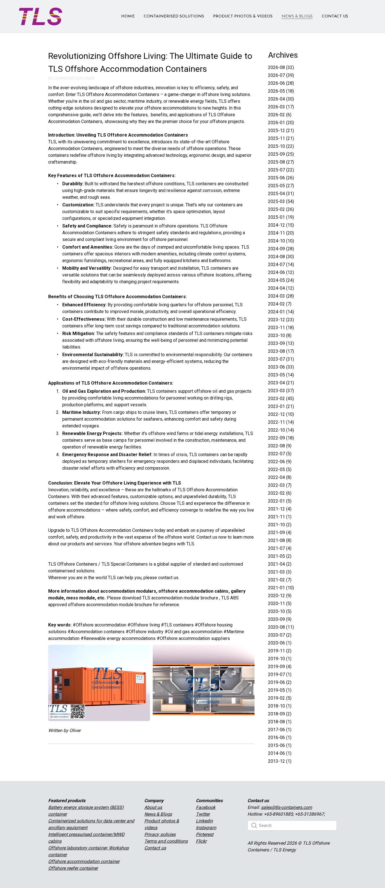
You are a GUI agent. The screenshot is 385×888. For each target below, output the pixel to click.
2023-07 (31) (281, 359)
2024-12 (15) (281, 225)
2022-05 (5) (279, 469)
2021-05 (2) (279, 556)
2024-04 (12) (281, 288)
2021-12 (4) (279, 509)
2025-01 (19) (281, 217)
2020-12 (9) (279, 595)
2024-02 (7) (279, 304)
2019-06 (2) (279, 682)
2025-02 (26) (281, 209)
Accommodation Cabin (71, 78)
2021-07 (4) (279, 548)
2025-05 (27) (281, 185)
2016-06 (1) (279, 737)
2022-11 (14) (281, 422)
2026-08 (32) (281, 67)
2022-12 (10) (281, 414)
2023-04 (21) (281, 382)
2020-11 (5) (279, 603)
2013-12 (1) (279, 761)
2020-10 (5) (279, 611)
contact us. (168, 577)
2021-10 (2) (279, 524)
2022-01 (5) (279, 501)
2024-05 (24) (281, 280)
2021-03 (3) (279, 572)
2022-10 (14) (281, 430)
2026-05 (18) (281, 91)
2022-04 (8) (279, 477)
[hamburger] (69, 13)
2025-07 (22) (281, 170)
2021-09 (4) (279, 532)
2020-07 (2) (279, 635)
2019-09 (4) (279, 666)
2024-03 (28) (281, 296)
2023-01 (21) (281, 406)
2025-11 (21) (281, 138)
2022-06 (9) (279, 461)
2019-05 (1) (279, 690)
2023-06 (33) (281, 367)
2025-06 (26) (281, 177)
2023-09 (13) (281, 343)
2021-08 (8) (279, 540)
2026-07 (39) (281, 75)
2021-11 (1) (279, 516)
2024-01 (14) (281, 311)
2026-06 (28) (281, 83)
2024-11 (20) (281, 233)
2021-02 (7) (279, 580)
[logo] (40, 17)
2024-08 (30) (281, 256)
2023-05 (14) (281, 375)
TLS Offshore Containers (72, 564)
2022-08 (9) (279, 446)
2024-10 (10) (281, 241)
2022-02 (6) (279, 493)
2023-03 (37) (281, 390)
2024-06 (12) (281, 272)
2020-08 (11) (281, 627)
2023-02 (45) (281, 398)
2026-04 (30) (281, 99)
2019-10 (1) (279, 658)
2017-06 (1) (279, 729)
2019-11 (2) (279, 650)
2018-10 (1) (279, 706)
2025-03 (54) (281, 201)
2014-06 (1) (279, 753)
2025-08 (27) (281, 162)
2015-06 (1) (279, 745)
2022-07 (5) (279, 453)
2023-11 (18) (281, 327)
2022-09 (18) (281, 438)
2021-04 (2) (279, 564)
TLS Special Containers (125, 564)
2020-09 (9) (279, 619)
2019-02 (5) (279, 698)
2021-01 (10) (281, 587)
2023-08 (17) (281, 351)
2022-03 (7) (279, 485)
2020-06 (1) (279, 643)
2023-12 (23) (281, 319)
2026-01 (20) (281, 122)
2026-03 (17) (281, 107)
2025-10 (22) (281, 146)
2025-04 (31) (281, 193)
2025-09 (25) (281, 154)
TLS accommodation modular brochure (180, 598)
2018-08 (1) (279, 721)
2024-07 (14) (281, 264)
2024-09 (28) (281, 248)
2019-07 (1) (279, 674)
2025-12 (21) (281, 130)
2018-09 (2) (279, 714)
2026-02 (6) (279, 114)
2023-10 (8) (279, 335)
